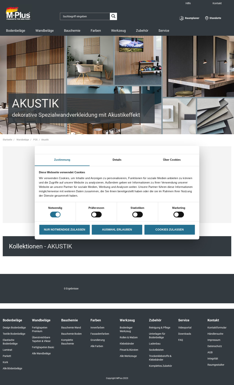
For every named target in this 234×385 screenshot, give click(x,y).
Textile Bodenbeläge (14, 333)
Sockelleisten (156, 349)
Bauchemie (72, 30)
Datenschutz (214, 346)
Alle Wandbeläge (41, 353)
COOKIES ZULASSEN (169, 229)
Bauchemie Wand (71, 327)
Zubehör (142, 30)
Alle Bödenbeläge (12, 368)
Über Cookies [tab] (172, 159)
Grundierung (97, 339)
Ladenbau (155, 343)
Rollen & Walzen (129, 337)
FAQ (180, 339)
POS (35, 139)
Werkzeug (118, 30)
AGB (210, 352)
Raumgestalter (215, 364)
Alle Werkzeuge (128, 356)
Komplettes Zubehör (160, 365)
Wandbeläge (44, 30)
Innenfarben (97, 327)
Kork (5, 362)
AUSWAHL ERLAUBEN (117, 229)
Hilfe (188, 3)
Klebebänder (127, 343)
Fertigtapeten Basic (43, 347)
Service (163, 30)
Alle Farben (96, 346)
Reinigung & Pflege (159, 327)
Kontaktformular (217, 327)
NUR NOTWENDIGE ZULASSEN (64, 229)
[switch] (97, 214)
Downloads (184, 333)
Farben (96, 30)
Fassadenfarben (99, 333)
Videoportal (184, 327)
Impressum (213, 339)
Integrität (212, 358)
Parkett (7, 356)
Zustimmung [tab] (62, 159)
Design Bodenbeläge (14, 327)
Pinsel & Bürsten (129, 349)
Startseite (7, 139)
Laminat (7, 349)
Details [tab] (117, 159)
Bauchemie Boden (71, 333)
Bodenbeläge (15, 30)
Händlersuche (215, 333)
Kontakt (217, 3)
